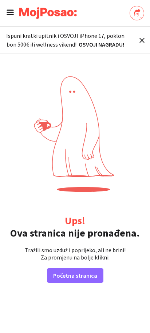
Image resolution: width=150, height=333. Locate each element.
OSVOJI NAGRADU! (101, 44)
